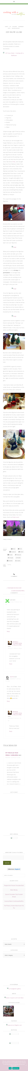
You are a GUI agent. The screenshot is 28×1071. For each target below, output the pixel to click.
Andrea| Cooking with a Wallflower (17, 713)
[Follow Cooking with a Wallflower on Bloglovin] (14, 869)
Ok (10, 1068)
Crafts (6, 26)
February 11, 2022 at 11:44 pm (15, 648)
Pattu (12, 676)
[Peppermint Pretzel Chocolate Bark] (8, 1011)
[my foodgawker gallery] (14, 988)
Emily (14, 161)
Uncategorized (16, 28)
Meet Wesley (14, 890)
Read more (16, 1068)
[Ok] (26, 1065)
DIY (10, 26)
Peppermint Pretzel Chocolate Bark (14, 885)
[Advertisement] (14, 924)
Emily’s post (16, 517)
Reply (8, 631)
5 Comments (14, 576)
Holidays (14, 26)
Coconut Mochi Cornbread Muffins (14, 901)
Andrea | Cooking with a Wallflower (17, 643)
